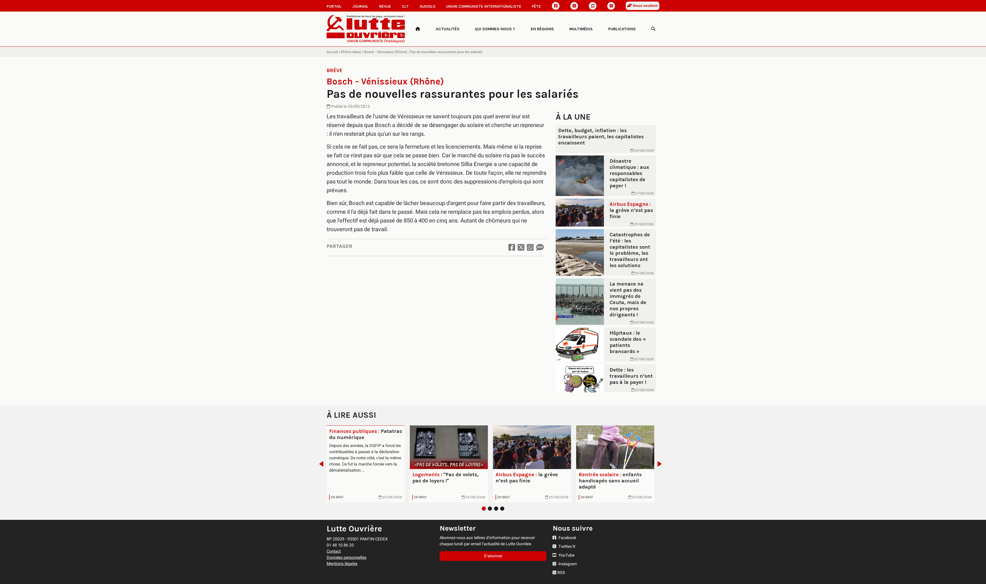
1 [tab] (484, 509)
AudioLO (427, 6)
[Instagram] (611, 6)
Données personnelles (346, 557)
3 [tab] (496, 509)
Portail (334, 6)
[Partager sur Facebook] (511, 247)
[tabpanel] (366, 463)
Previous (319, 464)
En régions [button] (542, 28)
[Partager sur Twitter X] (521, 247)
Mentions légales (342, 563)
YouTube (565, 555)
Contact (334, 551)
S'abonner (493, 555)
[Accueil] (417, 29)
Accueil (332, 52)
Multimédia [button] (581, 28)
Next (661, 464)
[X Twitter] (574, 6)
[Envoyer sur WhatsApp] (530, 247)
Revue (385, 6)
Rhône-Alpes (351, 52)
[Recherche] (653, 29)
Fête (536, 6)
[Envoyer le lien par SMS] (540, 247)
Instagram (567, 563)
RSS (561, 572)
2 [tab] (490, 509)
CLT (405, 6)
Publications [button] (622, 28)
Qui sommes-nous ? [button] (495, 28)
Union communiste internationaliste (483, 6)
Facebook (566, 537)
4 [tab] (502, 509)
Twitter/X (566, 546)
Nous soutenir (645, 5)
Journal (360, 6)
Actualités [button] (447, 28)
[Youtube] (592, 6)
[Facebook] (556, 6)
